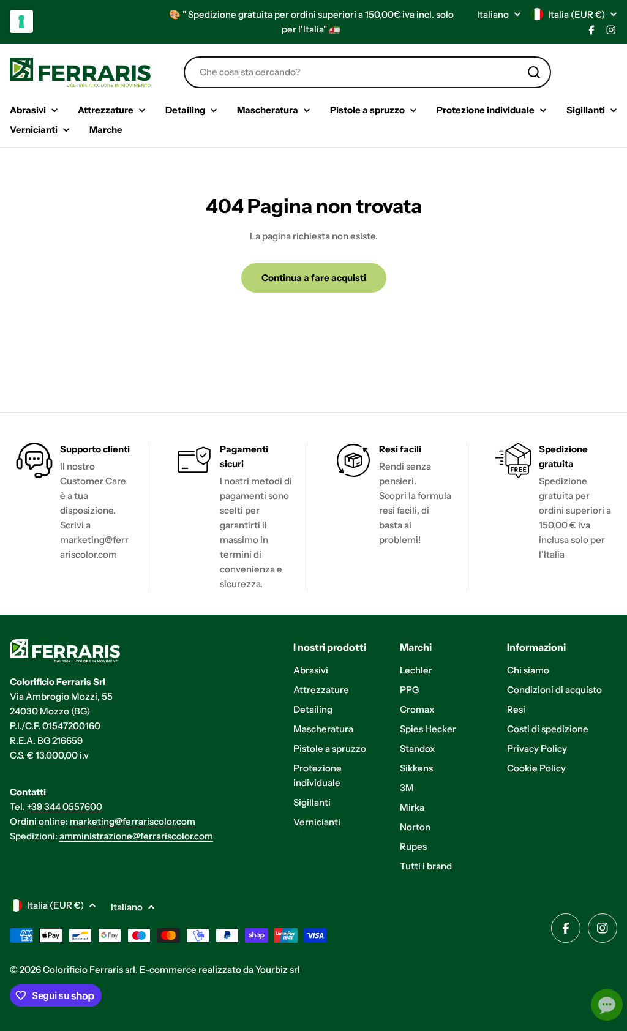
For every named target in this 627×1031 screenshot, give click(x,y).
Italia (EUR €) (576, 14)
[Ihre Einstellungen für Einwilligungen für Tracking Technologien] (21, 21)
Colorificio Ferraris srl (89, 969)
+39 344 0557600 (64, 806)
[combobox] (367, 72)
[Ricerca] (534, 72)
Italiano (493, 14)
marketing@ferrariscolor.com (132, 821)
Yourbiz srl (277, 969)
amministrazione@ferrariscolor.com (136, 836)
